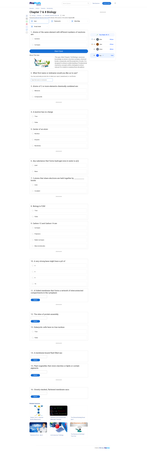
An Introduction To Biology (57, 435)
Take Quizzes (95, 3)
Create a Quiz (106, 3)
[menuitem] (96, 3)
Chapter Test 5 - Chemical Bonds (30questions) (36, 418)
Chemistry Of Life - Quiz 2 (36, 435)
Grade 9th (51, 15)
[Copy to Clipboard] (27, 29)
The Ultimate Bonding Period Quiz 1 (78, 418)
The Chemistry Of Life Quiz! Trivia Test (77, 435)
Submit (35, 300)
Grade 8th (47, 15)
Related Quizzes (34, 403)
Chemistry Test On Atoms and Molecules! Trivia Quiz (58, 418)
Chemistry (39, 15)
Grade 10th (56, 15)
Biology (33, 15)
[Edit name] (103, 55)
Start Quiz (59, 51)
